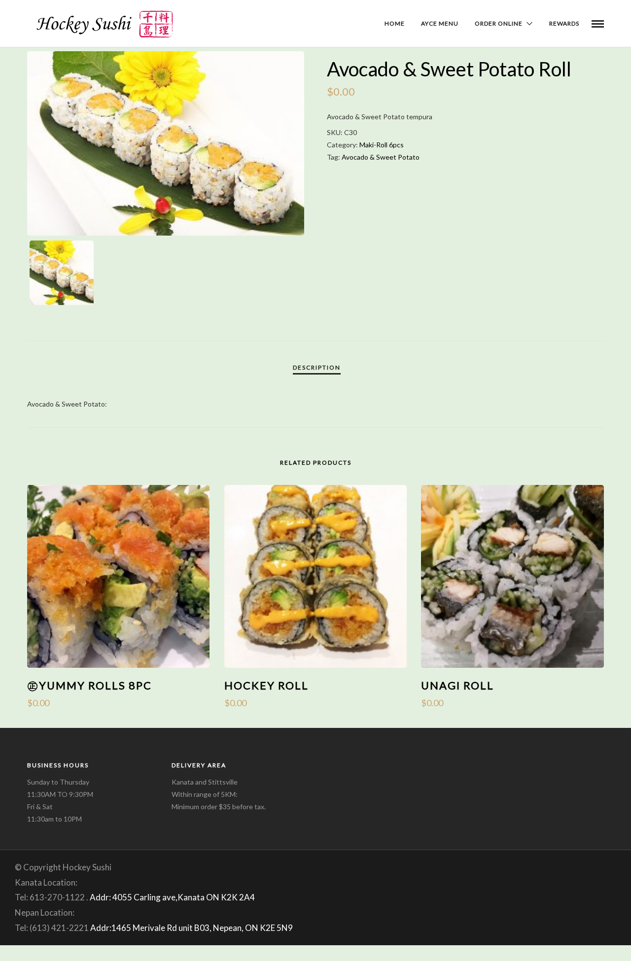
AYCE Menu (439, 23)
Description (317, 367)
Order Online (499, 23)
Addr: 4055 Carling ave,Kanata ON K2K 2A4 (172, 897)
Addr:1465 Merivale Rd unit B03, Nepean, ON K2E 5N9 (191, 928)
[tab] (317, 368)
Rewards (564, 23)
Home (395, 23)
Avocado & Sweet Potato (381, 157)
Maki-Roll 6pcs (381, 144)
